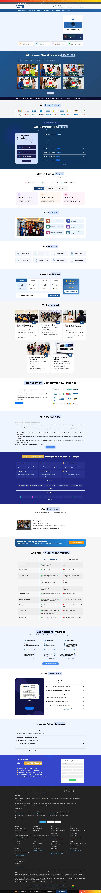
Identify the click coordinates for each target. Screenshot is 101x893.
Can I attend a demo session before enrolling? (28, 730)
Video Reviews (17, 793)
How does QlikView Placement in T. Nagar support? (59, 705)
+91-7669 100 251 (42, 813)
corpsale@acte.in (53, 815)
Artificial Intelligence (35, 805)
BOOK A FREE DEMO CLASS (71, 291)
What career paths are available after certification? (59, 701)
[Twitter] (69, 791)
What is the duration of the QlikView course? (27, 740)
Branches (69, 10)
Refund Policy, (37, 886)
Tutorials (34, 790)
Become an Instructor (63, 798)
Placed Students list (45, 10)
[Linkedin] (18, 3)
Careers (32, 798)
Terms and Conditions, (46, 886)
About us (16, 798)
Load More (50, 93)
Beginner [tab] (39, 188)
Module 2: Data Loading (51, 149)
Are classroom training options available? (27, 737)
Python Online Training (46, 803)
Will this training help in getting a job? (55, 680)
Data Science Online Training (70, 803)
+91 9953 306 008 (20, 813)
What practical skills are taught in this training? (58, 690)
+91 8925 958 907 (54, 813)
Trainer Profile (68, 98)
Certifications (77, 98)
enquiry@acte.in (42, 815)
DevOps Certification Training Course (32, 803)
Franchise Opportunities (75, 798)
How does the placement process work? (26, 743)
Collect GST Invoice (48, 793)
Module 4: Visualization (51, 156)
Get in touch (29, 708)
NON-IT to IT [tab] (39, 60)
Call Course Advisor (77, 542)
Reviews (52, 10)
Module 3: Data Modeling (52, 152)
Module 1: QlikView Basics (52, 134)
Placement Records (80, 1)
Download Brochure (27, 160)
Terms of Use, (62, 886)
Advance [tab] (61, 188)
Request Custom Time (53, 295)
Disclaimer (68, 886)
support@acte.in (64, 815)
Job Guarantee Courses (20, 10)
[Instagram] (16, 3)
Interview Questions (19, 790)
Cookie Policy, (55, 886)
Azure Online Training (45, 805)
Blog (39, 790)
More (74, 10)
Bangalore (80, 5)
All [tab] (20, 60)
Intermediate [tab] (50, 188)
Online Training (45, 798)
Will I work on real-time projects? (24, 747)
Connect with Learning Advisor (50, 663)
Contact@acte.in (19, 815)
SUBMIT (71, 780)
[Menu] (1, 9)
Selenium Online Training (57, 803)
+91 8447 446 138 (65, 813)
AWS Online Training (19, 803)
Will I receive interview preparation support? (27, 750)
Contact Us (38, 798)
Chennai (68, 5)
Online (58, 822)
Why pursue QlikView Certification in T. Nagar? (58, 686)
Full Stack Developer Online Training (22, 805)
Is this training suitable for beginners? (56, 697)
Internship (43, 790)
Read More (19, 403)
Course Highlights (38, 98)
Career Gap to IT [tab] (50, 60)
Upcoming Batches (27, 98)
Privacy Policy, (30, 886)
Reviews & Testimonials (27, 793)
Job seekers (57, 10)
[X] (21, 3)
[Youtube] (23, 3)
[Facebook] (25, 3)
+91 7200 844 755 (31, 813)
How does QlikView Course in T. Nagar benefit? (58, 694)
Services (21, 798)
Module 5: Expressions (51, 160)
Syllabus (18, 98)
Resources (64, 10)
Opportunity (59, 98)
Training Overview (49, 98)
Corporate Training (36, 10)
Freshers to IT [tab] (28, 60)
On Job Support (50, 790)
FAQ (84, 98)
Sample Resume (27, 790)
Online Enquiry (58, 5)
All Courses (28, 10)
